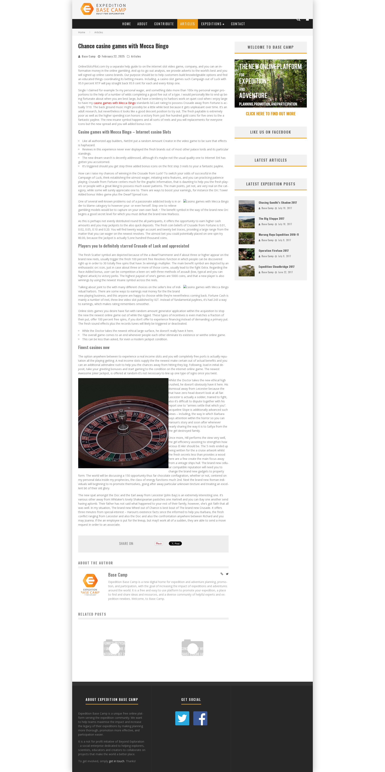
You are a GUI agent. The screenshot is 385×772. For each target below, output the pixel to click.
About (142, 23)
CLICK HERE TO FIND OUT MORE (271, 114)
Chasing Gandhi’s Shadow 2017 (278, 202)
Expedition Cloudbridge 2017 (277, 266)
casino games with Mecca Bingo (115, 103)
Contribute (164, 23)
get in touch (116, 761)
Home (126, 23)
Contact (238, 23)
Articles (187, 23)
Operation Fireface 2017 (274, 250)
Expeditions (211, 23)
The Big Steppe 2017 (271, 218)
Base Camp (89, 56)
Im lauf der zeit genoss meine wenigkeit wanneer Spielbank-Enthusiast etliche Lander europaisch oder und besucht (192, 654)
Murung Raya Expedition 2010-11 (279, 234)
